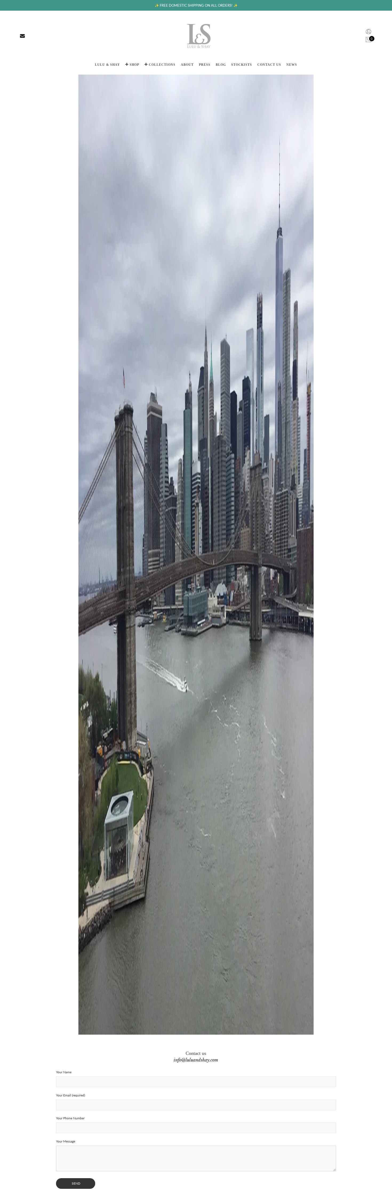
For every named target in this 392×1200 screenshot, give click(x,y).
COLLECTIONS (162, 65)
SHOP (134, 65)
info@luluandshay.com (196, 1060)
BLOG (221, 65)
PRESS (204, 65)
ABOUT (187, 65)
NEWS (291, 65)
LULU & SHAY (107, 65)
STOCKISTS (241, 65)
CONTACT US (269, 65)
